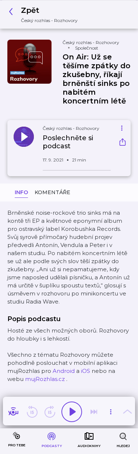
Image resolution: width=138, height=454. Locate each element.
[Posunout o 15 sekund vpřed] (50, 412)
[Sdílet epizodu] (122, 143)
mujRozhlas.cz (45, 378)
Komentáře (52, 192)
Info (21, 192)
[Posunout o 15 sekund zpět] (32, 412)
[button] (45, 14)
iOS (85, 370)
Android (64, 370)
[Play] (72, 412)
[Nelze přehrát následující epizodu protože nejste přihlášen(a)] (94, 412)
